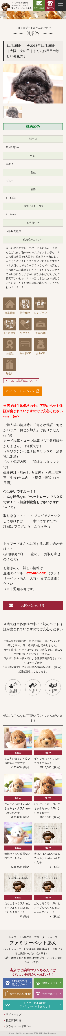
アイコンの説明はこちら (19, 380)
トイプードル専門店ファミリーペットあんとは (34, 1005)
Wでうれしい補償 (20, 993)
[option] (33, 83)
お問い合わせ (39, 8)
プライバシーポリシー (19, 1026)
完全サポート (50, 993)
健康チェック (50, 982)
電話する (50, 8)
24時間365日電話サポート (19, 983)
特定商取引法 (13, 1020)
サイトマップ (13, 1014)
